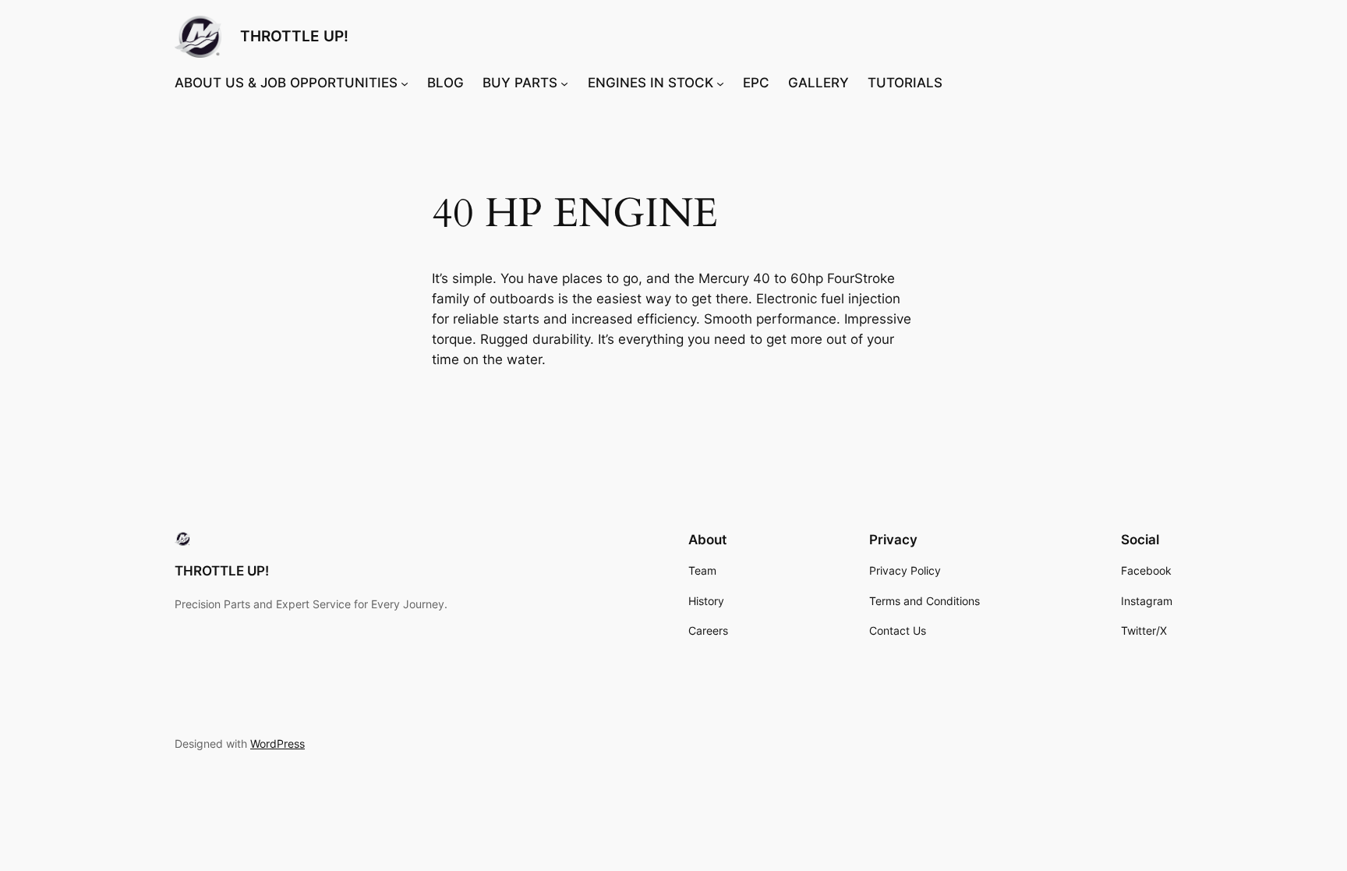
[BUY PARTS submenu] (564, 83)
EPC (756, 82)
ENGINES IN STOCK (650, 82)
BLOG (445, 82)
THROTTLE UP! (294, 36)
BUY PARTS (520, 82)
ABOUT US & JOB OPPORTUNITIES (286, 82)
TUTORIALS (905, 82)
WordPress (277, 743)
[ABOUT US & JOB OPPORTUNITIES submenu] (404, 83)
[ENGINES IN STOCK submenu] (720, 83)
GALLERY (818, 82)
